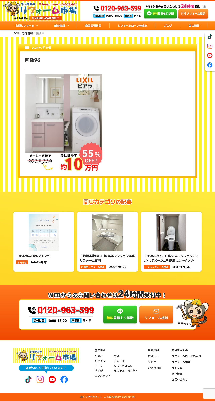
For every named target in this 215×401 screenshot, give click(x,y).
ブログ (168, 25)
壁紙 (116, 356)
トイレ (99, 366)
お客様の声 (155, 368)
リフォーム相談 (181, 362)
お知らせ (153, 356)
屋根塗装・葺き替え (126, 371)
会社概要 (194, 25)
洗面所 (99, 371)
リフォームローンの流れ (132, 25)
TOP (16, 33)
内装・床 (119, 361)
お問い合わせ (180, 380)
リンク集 (177, 368)
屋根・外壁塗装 (123, 366)
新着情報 (27, 33)
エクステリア (103, 375)
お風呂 (99, 356)
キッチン (100, 361)
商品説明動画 (93, 25)
